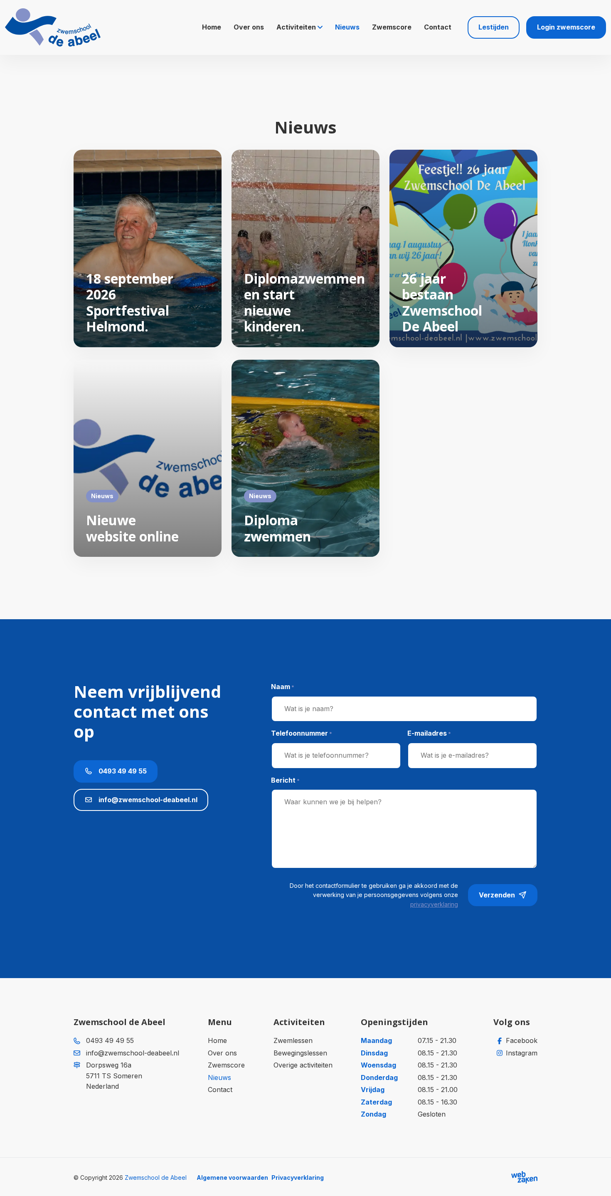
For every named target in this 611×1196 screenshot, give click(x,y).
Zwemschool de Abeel (156, 1177)
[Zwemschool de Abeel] (53, 27)
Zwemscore (391, 27)
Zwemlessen (293, 1040)
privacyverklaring (434, 904)
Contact (437, 27)
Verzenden (497, 895)
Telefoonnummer (301, 733)
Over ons (249, 27)
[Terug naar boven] (594, 1179)
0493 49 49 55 (122, 771)
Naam (282, 686)
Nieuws (347, 27)
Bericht (285, 780)
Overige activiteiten (303, 1065)
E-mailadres (429, 733)
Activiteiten (296, 27)
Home (211, 27)
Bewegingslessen (300, 1053)
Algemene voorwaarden (232, 1177)
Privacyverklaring (297, 1177)
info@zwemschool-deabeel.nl (147, 800)
